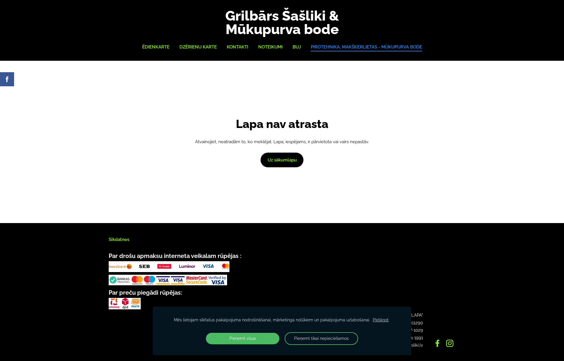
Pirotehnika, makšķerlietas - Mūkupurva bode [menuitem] (366, 47)
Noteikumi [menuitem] (270, 47)
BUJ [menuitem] (297, 47)
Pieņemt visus (242, 338)
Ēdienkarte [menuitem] (155, 47)
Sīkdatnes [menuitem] (119, 239)
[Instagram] (449, 343)
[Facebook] (437, 343)
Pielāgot (381, 320)
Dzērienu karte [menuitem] (198, 47)
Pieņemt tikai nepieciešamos (321, 338)
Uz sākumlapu (282, 160)
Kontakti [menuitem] (237, 47)
